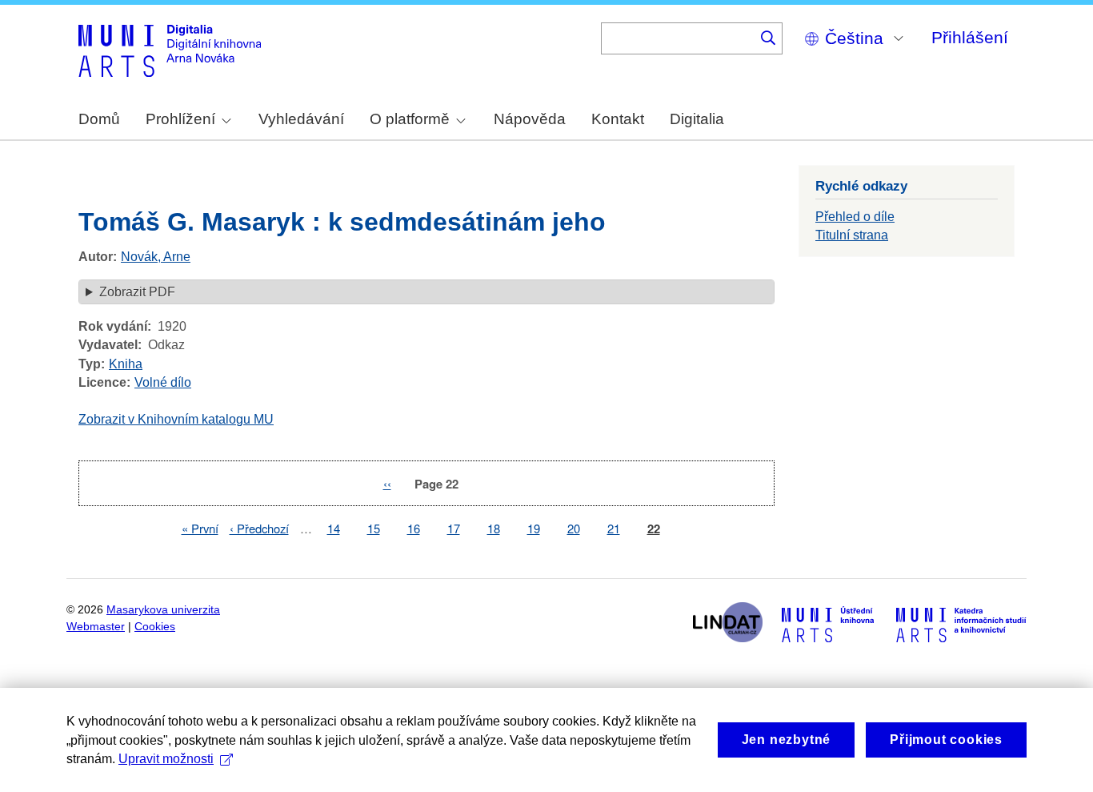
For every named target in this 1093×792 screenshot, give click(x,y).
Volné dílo (162, 382)
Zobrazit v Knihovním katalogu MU (176, 419)
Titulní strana (851, 235)
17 (453, 528)
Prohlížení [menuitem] (180, 119)
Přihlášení (969, 37)
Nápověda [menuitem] (530, 119)
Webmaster (95, 627)
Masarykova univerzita (163, 610)
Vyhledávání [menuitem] (301, 119)
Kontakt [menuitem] (617, 119)
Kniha (125, 364)
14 (333, 528)
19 (533, 528)
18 (493, 528)
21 (613, 528)
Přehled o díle (855, 216)
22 (653, 529)
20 (573, 528)
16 (413, 528)
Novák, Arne (155, 256)
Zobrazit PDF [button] (137, 292)
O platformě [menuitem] (410, 119)
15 (373, 528)
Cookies (154, 627)
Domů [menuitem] (99, 119)
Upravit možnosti (166, 759)
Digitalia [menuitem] (697, 119)
